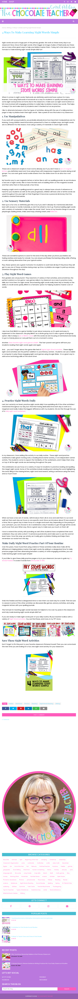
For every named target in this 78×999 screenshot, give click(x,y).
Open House (61, 876)
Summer (22, 886)
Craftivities (40, 863)
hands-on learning (38, 870)
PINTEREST (43, 977)
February (34, 866)
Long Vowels (27, 873)
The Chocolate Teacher (45, 996)
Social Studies (40, 883)
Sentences (14, 883)
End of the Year (19, 866)
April (21, 860)
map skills (37, 873)
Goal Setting (17, 870)
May (68, 873)
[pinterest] (71, 1)
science (5, 883)
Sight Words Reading (46, 704)
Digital (5, 866)
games (70, 866)
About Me (6, 860)
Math (51, 873)
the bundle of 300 (37, 560)
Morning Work (14, 876)
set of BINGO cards (26, 336)
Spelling (50, 883)
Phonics (26, 704)
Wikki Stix (53, 211)
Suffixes (14, 886)
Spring (57, 883)
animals (14, 860)
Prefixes (50, 880)
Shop (11, 1)
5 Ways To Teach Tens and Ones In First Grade (26, 936)
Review (65, 880)
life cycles (18, 873)
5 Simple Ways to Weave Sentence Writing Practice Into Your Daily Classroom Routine (39, 963)
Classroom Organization (11, 863)
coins (23, 863)
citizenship (62, 860)
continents (31, 863)
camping (44, 860)
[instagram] (68, 1)
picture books (31, 880)
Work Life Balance (55, 890)
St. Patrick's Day (67, 883)
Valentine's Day (36, 890)
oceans (44, 876)
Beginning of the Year (31, 860)
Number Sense (34, 876)
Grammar (19, 704)
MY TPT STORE (6, 977)
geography (6, 870)
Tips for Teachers (8, 890)
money (5, 876)
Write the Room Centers (10, 893)
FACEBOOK (5, 980)
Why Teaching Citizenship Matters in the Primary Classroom (30, 954)
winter (45, 890)
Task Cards (31, 886)
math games (60, 873)
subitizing (6, 886)
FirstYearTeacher (44, 866)
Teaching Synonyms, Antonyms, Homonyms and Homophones (32, 918)
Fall (27, 866)
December (65, 863)
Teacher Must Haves (43, 886)
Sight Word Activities (17, 619)
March (45, 873)
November (24, 876)
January (64, 870)
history (49, 870)
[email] (75, 1)
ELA (11, 866)
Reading (34, 704)
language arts (7, 873)
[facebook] (64, 1)
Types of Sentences (22, 890)
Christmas (53, 860)
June (71, 870)
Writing (9, 28)
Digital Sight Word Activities (51, 349)
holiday (56, 870)
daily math (56, 863)
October (52, 876)
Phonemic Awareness (9, 880)
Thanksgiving (57, 886)
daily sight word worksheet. (15, 411)
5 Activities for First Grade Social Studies (24, 927)
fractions (55, 866)
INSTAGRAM (43, 980)
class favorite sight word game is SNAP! (23, 343)
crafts (48, 863)
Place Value (41, 880)
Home (4, 1)
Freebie (11, 704)
